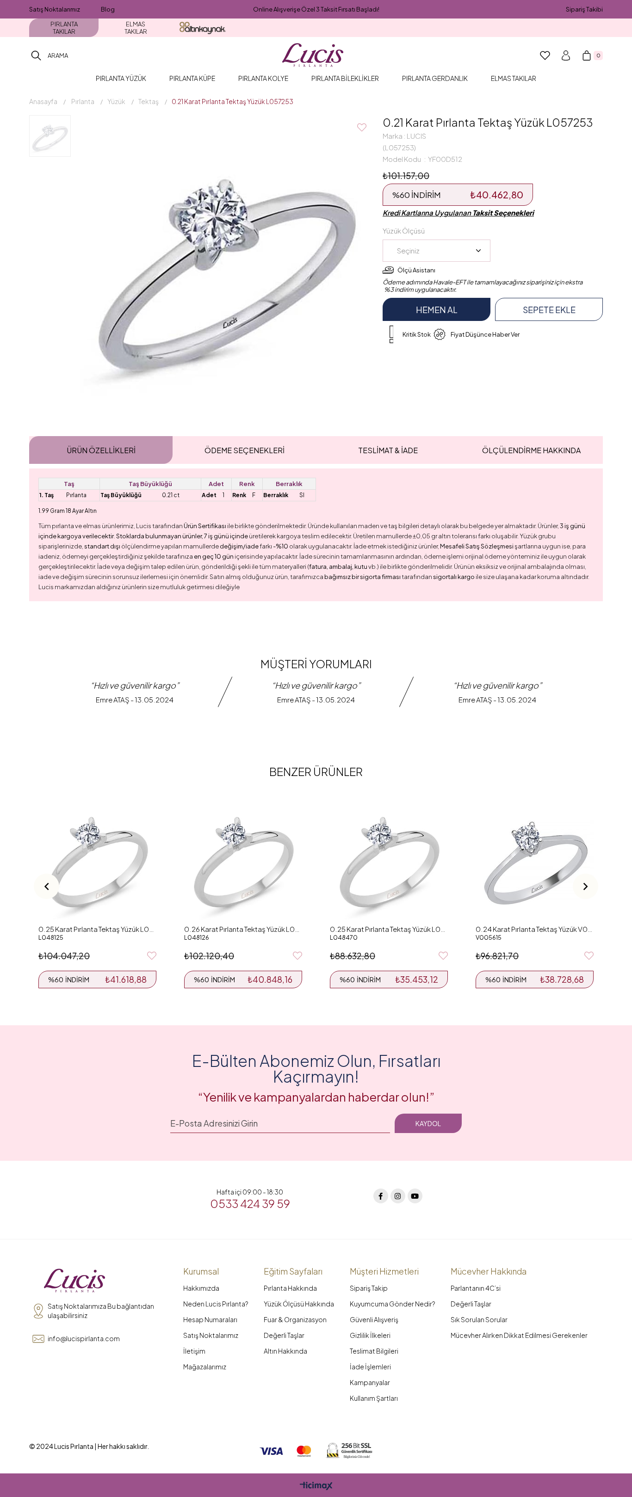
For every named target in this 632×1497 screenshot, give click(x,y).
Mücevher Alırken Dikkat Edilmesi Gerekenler (519, 1335)
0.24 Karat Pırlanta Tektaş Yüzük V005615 (535, 928)
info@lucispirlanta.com (84, 1338)
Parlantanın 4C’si (476, 1288)
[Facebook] (380, 1196)
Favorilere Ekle (151, 955)
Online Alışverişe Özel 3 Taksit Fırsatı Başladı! (316, 9)
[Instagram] (397, 1196)
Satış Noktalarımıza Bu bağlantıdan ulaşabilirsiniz (101, 1310)
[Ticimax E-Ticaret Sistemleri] (316, 1486)
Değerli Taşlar (284, 1335)
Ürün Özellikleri (101, 450)
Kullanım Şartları (374, 1398)
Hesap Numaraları (210, 1319)
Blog (108, 9)
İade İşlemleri (370, 1366)
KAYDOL (428, 1123)
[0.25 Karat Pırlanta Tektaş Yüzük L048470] (389, 861)
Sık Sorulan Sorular (479, 1319)
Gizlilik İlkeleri (370, 1335)
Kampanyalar (370, 1382)
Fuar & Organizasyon (295, 1319)
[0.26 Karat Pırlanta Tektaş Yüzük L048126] (243, 861)
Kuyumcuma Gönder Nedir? (392, 1304)
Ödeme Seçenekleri (244, 450)
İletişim (194, 1351)
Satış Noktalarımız (54, 9)
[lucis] (74, 1281)
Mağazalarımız (204, 1366)
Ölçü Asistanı (416, 270)
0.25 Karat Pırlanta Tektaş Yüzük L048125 (97, 928)
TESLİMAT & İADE (388, 450)
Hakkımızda (201, 1288)
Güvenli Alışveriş (374, 1319)
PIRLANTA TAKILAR (64, 27)
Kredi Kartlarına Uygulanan (458, 212)
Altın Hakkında (285, 1351)
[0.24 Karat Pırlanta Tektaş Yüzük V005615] (535, 861)
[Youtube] (415, 1196)
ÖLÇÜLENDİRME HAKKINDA (531, 450)
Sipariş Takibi (584, 9)
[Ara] (36, 55)
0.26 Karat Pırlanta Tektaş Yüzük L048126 (243, 928)
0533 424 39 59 (250, 1203)
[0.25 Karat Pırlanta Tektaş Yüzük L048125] (97, 861)
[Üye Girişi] (566, 55)
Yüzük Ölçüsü (404, 230)
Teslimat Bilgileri (374, 1351)
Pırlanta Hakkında (290, 1288)
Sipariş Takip (369, 1288)
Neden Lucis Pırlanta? (215, 1304)
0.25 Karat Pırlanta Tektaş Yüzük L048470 (389, 928)
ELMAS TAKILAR (135, 27)
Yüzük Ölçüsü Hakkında (299, 1304)
